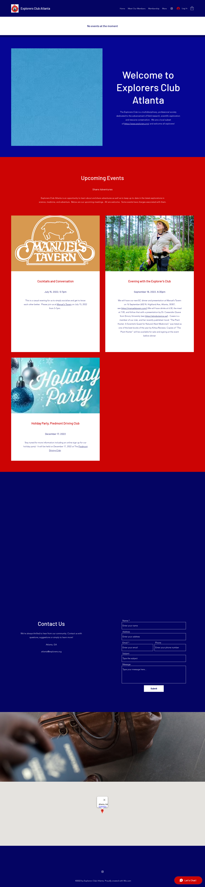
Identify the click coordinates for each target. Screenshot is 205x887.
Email (125, 643)
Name (125, 621)
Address (126, 632)
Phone (158, 643)
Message (126, 664)
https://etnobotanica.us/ (156, 316)
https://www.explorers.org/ (136, 123)
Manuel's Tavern (64, 304)
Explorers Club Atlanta (35, 8)
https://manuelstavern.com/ (134, 308)
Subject (125, 653)
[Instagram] (171, 8)
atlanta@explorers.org (51, 651)
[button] (192, 8)
